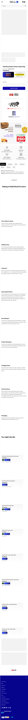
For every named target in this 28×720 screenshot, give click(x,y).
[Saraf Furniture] (14, 2)
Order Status (3, 681)
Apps (2, 683)
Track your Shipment (5, 702)
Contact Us (3, 685)
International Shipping (5, 698)
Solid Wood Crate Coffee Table (8, 629)
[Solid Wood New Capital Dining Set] (12, 595)
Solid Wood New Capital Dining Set (9, 604)
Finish (4, 86)
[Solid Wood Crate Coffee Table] (12, 620)
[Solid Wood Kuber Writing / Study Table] (12, 571)
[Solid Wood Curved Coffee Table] (12, 546)
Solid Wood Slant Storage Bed (8, 480)
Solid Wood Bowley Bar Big (7, 505)
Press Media (3, 689)
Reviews (2, 687)
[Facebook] (4, 707)
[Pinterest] (10, 707)
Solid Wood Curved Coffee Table (9, 555)
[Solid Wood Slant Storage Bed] (12, 472)
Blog (2, 695)
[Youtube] (6, 707)
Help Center (3, 704)
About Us (3, 691)
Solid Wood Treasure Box (7, 530)
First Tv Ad (3, 697)
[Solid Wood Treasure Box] (12, 521)
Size (3, 80)
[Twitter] (2, 707)
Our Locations (3, 693)
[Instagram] (8, 707)
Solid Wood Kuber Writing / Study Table (10, 579)
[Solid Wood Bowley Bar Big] (12, 497)
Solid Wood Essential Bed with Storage (10, 456)
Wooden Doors (4, 700)
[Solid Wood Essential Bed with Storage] (12, 447)
